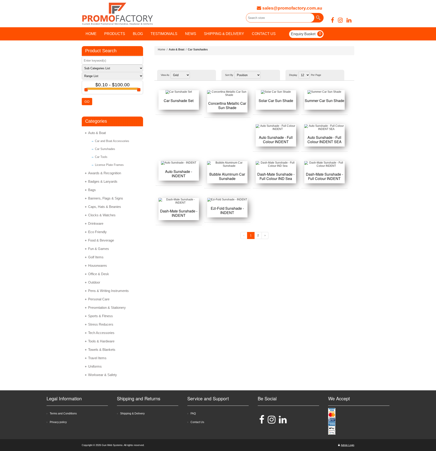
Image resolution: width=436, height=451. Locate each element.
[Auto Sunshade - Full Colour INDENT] (276, 127)
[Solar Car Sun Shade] (276, 92)
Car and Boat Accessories (112, 141)
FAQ (193, 413)
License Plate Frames (109, 165)
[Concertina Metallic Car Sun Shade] (227, 93)
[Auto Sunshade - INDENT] (179, 163)
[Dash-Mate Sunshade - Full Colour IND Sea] (276, 164)
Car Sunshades (105, 149)
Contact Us (197, 422)
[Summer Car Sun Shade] (324, 92)
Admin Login (347, 445)
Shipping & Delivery (132, 413)
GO (86, 101)
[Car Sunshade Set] (179, 92)
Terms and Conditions (63, 413)
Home (161, 49)
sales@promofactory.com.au (291, 8)
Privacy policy (58, 422)
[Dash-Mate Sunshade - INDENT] (179, 201)
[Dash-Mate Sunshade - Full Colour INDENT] (324, 164)
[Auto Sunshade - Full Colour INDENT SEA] (324, 127)
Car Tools (101, 157)
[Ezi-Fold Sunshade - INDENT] (227, 200)
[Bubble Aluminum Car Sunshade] (227, 164)
